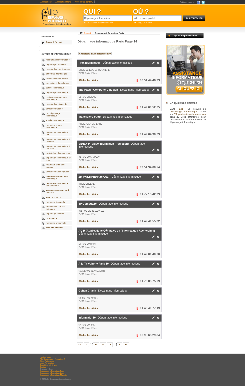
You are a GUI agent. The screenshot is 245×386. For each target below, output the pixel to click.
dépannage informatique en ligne (58, 159)
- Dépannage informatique (105, 62)
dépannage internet (55, 214)
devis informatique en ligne (58, 153)
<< (79, 344)
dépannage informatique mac (57, 133)
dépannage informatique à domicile (58, 147)
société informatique (55, 120)
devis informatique (54, 109)
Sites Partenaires (47, 361)
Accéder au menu (63, 2)
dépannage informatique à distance (58, 140)
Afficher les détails (88, 80)
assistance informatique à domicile (57, 191)
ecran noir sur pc (53, 197)
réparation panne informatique (54, 126)
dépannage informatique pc (58, 92)
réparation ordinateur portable (55, 166)
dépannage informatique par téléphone (57, 184)
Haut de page (45, 357)
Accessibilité (46, 2)
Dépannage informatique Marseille (53, 375)
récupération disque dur (57, 104)
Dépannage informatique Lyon (52, 373)
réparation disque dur (56, 202)
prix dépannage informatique (53, 114)
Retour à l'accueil (54, 42)
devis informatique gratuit (57, 172)
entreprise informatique (56, 74)
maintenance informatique (58, 60)
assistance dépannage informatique (56, 98)
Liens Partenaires (47, 363)
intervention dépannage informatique (57, 177)
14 (103, 344)
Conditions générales (48, 365)
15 (109, 344)
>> (125, 344)
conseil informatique (55, 88)
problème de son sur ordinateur (55, 208)
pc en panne (51, 218)
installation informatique (57, 78)
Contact (43, 367)
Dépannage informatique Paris (52, 371)
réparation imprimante (56, 223)
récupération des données (58, 69)
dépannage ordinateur (56, 64)
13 (96, 344)
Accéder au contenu (84, 2)
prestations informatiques (57, 83)
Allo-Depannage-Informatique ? (52, 359)
